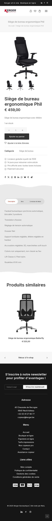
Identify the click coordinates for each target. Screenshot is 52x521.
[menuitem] (11, 3)
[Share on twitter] (8, 177)
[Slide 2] (20, 85)
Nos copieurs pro (26, 445)
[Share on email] (31, 177)
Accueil (11, 26)
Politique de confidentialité (26, 470)
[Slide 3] (31, 85)
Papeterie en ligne (26, 439)
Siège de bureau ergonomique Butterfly (26, 338)
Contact (26, 449)
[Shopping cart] (38, 11)
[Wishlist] (34, 11)
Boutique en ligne (28, 3)
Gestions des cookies (26, 474)
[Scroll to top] (47, 516)
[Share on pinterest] (15, 177)
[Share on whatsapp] (21, 177)
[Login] (30, 11)
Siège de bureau (26, 151)
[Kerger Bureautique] (10, 10)
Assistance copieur (26, 452)
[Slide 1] (9, 85)
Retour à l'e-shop (26, 358)
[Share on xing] (28, 177)
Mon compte (26, 467)
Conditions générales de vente (26, 477)
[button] (41, 3)
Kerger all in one (11, 3)
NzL (43, 506)
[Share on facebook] (5, 177)
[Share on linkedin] (18, 177)
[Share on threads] (11, 177)
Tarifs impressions (26, 442)
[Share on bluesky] (24, 177)
